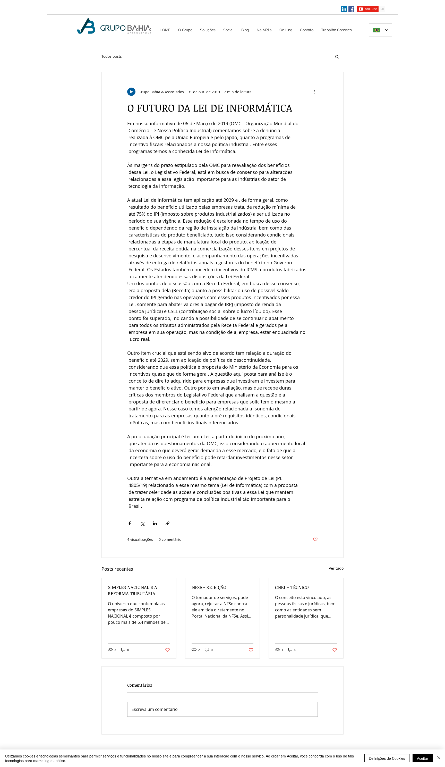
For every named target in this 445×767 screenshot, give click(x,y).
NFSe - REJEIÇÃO (209, 587)
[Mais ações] (315, 92)
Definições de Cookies (387, 758)
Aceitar (422, 758)
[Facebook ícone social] (351, 9)
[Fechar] (439, 758)
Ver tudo (336, 568)
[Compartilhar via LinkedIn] (154, 523)
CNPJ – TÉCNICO (292, 587)
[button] (207, 30)
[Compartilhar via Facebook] (129, 523)
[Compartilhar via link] (167, 523)
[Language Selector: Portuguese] (380, 30)
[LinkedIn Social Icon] (344, 9)
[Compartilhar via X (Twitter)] (142, 523)
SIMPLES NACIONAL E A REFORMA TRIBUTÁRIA (132, 590)
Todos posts (111, 56)
